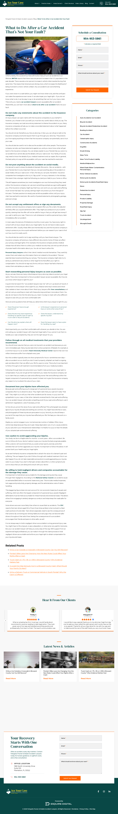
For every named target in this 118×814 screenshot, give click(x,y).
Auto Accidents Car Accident (90, 118)
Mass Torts (84, 155)
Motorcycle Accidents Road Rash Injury (94, 182)
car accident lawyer (28, 102)
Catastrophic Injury (87, 138)
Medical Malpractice (87, 163)
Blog (35, 19)
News (82, 186)
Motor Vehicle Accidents (89, 174)
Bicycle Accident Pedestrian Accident (93, 126)
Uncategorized (85, 219)
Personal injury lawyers (14, 252)
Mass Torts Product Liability (90, 159)
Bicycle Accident (86, 122)
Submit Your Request (92, 90)
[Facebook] (98, 791)
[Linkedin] (109, 791)
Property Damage (86, 203)
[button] (112, 620)
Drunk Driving (85, 151)
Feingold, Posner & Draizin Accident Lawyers (19, 19)
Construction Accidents (88, 143)
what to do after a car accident (44, 105)
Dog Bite (83, 147)
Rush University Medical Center (41, 351)
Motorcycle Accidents (88, 178)
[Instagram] (104, 791)
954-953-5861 (92, 38)
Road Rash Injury (86, 207)
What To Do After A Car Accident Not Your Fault (53, 19)
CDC (61, 505)
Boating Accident (86, 130)
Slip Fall (82, 211)
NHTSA (14, 78)
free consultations (58, 289)
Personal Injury (85, 194)
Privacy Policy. (84, 809)
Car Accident (84, 134)
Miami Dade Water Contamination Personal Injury (92, 168)
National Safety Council (44, 478)
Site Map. (92, 809)
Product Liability (86, 198)
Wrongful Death (85, 223)
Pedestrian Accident (87, 190)
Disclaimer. (75, 809)
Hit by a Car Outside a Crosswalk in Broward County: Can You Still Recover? (39, 550)
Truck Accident (85, 215)
